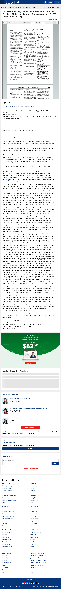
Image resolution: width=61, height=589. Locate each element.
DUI (31, 493)
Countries (5, 570)
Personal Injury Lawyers (9, 500)
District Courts (6, 544)
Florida (32, 542)
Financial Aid (33, 514)
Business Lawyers (7, 488)
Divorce (32, 490)
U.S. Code (4, 535)
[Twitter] (36, 583)
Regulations (5, 537)
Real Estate (5, 521)
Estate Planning (34, 495)
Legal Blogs (5, 558)
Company (21, 586)
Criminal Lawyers (7, 490)
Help (27, 586)
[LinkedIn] (23, 583)
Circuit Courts (6, 542)
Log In (50, 2)
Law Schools (34, 507)
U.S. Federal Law (7, 530)
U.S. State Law (35, 530)
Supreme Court (6, 539)
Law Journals (34, 518)
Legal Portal (15, 586)
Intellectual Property (8, 516)
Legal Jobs (5, 555)
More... (4, 502)
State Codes (33, 535)
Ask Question (30, 448)
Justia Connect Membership (38, 555)
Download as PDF (54, 19)
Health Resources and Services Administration (18, 108)
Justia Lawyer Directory (36, 558)
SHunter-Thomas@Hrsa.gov (11, 181)
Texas (32, 546)
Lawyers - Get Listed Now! (30, 468)
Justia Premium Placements (38, 560)
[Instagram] (29, 583)
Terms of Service (33, 586)
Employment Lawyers (8, 493)
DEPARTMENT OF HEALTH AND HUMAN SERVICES (19, 106)
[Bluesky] (34, 583)
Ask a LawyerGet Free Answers (8, 442)
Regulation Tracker (9, 6)
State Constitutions (35, 532)
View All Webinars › (30, 427)
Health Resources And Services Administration (47, 6)
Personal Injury (34, 500)
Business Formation (7, 509)
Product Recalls (6, 562)
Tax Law (4, 523)
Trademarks (5, 567)
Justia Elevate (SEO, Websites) (38, 562)
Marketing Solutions (37, 553)
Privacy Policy (43, 586)
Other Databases (7, 553)
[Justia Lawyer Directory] (38, 583)
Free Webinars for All (10, 395)
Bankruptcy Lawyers (8, 486)
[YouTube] (25, 583)
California (33, 539)
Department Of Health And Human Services (25, 6)
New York (33, 544)
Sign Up (57, 2)
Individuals (34, 483)
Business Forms (6, 560)
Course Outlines (35, 516)
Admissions (33, 511)
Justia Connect (7, 586)
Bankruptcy (33, 486)
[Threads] (32, 583)
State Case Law (34, 537)
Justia (2, 6)
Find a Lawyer (7, 457)
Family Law (33, 498)
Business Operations (8, 511)
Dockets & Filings (7, 546)
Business (5, 507)
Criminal (32, 488)
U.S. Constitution (7, 532)
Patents (4, 565)
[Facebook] (27, 583)
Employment (5, 514)
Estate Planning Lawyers (9, 495)
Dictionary (33, 509)
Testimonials (34, 570)
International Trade (7, 518)
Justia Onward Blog (35, 567)
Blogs (32, 521)
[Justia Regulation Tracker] (12, 2)
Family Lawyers (6, 498)
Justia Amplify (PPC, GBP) (37, 565)
